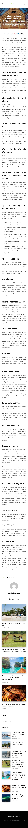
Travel (14, 12)
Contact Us (11, 816)
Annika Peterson (9, 24)
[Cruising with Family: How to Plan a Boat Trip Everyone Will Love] (7, 754)
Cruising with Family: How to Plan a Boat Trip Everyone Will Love (19, 753)
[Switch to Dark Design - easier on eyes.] (21, 4)
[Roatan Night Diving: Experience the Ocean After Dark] (7, 798)
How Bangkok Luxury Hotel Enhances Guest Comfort (18, 734)
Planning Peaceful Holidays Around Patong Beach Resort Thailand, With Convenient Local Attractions (14, 677)
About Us (17, 816)
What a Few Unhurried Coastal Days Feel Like (18, 743)
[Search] (24, 4)
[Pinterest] (14, 33)
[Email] (22, 33)
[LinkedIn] (18, 33)
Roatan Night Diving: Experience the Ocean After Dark (18, 796)
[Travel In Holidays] (10, 4)
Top (14, 825)
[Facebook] (6, 33)
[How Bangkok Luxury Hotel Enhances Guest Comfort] (7, 735)
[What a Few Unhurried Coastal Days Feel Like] (14, 612)
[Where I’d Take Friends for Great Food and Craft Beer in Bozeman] (14, 693)
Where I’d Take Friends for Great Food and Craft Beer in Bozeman (19, 787)
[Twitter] (10, 33)
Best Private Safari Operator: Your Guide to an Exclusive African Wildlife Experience (18, 763)
